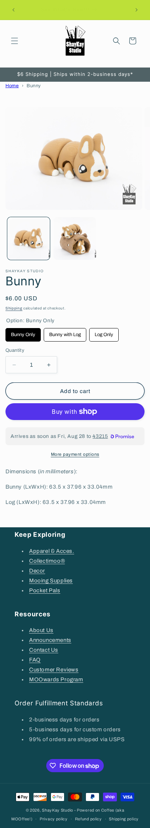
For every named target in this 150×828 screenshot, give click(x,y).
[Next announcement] (137, 10)
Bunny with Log (65, 332)
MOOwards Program (56, 679)
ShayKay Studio (57, 810)
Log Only (104, 332)
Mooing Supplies (51, 581)
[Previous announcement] (13, 10)
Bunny (34, 85)
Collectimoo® (47, 561)
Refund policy (88, 819)
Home (12, 85)
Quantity (14, 350)
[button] (15, 41)
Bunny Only (23, 332)
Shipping (14, 308)
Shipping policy (124, 819)
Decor (37, 571)
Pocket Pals (44, 590)
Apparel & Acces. (51, 551)
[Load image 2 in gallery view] (75, 238)
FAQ (35, 660)
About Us (41, 630)
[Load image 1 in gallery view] (28, 238)
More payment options (75, 454)
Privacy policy (54, 819)
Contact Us (43, 650)
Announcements (50, 640)
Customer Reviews (54, 670)
